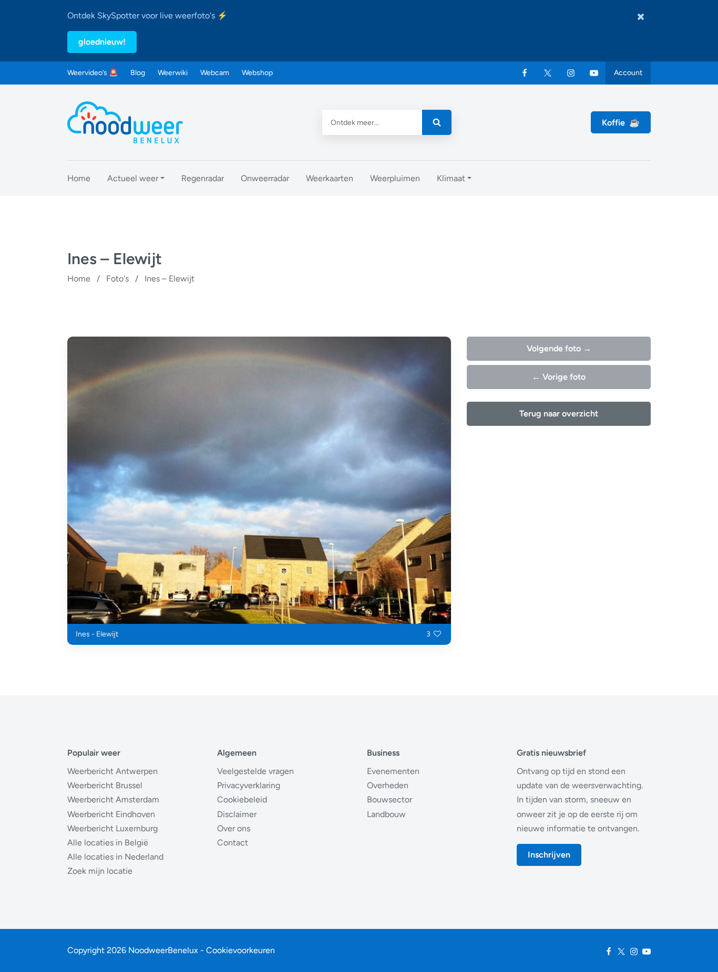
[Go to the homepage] (125, 122)
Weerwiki (173, 72)
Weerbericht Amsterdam (113, 799)
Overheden (387, 785)
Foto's (117, 279)
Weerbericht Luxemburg (112, 828)
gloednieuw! (102, 42)
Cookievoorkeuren (240, 950)
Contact (232, 843)
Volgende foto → (559, 348)
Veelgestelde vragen (255, 771)
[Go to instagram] (570, 73)
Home (78, 279)
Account (628, 72)
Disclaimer (237, 814)
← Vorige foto (559, 377)
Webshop (257, 72)
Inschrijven (549, 855)
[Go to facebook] (524, 73)
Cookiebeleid (242, 799)
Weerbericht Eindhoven (111, 814)
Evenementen (393, 771)
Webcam (214, 72)
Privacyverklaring (248, 785)
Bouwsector (389, 799)
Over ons (233, 828)
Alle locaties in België (107, 843)
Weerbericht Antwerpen (112, 771)
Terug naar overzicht (558, 414)
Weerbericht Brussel (104, 785)
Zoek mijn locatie (99, 871)
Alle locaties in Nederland (115, 857)
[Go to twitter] (547, 73)
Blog (137, 72)
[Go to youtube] (594, 73)
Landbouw (386, 814)
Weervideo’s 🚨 (92, 72)
